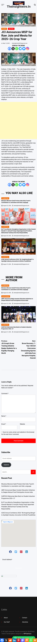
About (6, 618)
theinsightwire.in (19, 6)
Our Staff (7, 622)
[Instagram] (27, 48)
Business (4, 28)
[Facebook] (9, 48)
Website (22, 424)
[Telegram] (20, 48)
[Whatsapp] (16, 48)
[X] (13, 48)
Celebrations (5, 198)
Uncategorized (5, 296)
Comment (5, 393)
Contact (24, 618)
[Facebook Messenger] (24, 48)
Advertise (25, 622)
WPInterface (27, 634)
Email (3, 424)
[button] (10, 551)
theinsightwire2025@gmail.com (19, 43)
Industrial (11, 28)
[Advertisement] (18, 120)
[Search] (33, 472)
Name (3, 416)
